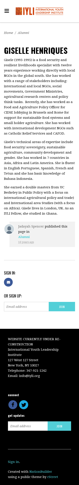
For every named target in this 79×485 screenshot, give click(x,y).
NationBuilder (40, 472)
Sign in (13, 462)
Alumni (23, 33)
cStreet (52, 477)
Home (8, 33)
